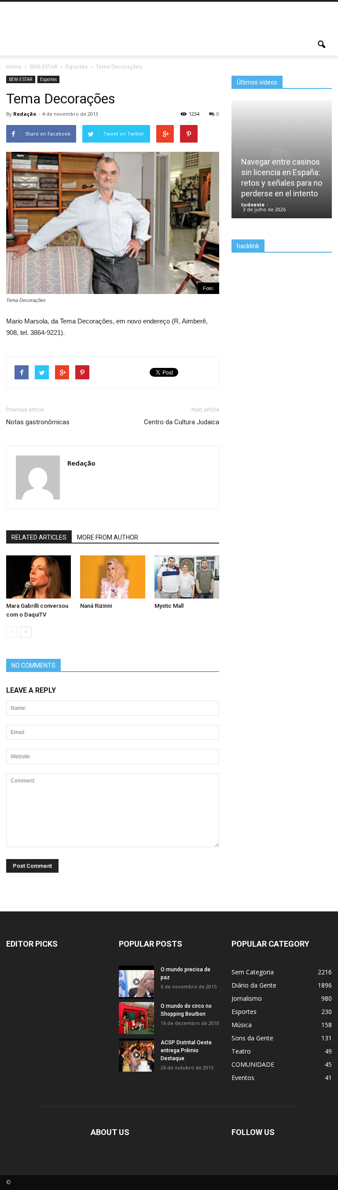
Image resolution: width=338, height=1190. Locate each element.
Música (241, 1025)
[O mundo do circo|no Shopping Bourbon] (136, 1018)
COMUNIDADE (252, 1064)
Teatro (241, 1051)
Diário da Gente (253, 985)
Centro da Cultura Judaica (181, 422)
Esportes (48, 79)
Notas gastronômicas (38, 422)
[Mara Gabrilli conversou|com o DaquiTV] (38, 577)
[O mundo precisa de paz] (136, 984)
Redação (24, 113)
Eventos (242, 1077)
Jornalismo (246, 998)
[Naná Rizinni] (112, 577)
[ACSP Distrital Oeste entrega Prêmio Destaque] (136, 1057)
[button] (321, 44)
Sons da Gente (252, 1038)
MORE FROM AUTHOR (107, 537)
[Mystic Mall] (186, 577)
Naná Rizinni (96, 605)
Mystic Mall (169, 605)
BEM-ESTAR (21, 79)
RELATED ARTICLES (38, 537)
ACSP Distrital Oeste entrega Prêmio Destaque (186, 1050)
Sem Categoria (252, 972)
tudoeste (253, 204)
